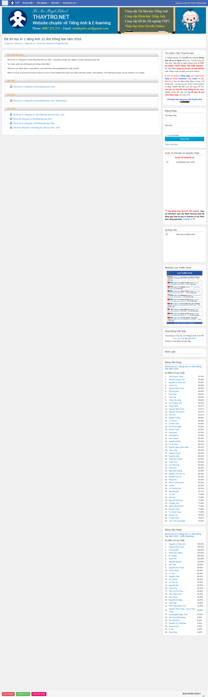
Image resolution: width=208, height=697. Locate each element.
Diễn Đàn (55, 3)
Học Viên (172, 565)
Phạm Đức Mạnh (175, 459)
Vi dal (171, 629)
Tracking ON (191, 323)
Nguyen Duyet (174, 453)
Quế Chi (172, 497)
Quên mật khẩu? (171, 144)
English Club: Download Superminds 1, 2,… (183, 314)
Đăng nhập (201, 3)
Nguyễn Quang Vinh (177, 379)
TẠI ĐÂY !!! (187, 219)
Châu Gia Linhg (175, 400)
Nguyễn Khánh (175, 441)
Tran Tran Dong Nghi (177, 521)
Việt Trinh (172, 397)
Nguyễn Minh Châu (176, 409)
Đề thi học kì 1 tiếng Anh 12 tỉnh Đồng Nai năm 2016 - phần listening (183, 535)
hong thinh (173, 432)
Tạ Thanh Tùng (175, 512)
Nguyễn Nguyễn (175, 562)
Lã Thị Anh (173, 579)
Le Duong (172, 421)
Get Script (177, 323)
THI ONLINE (8, 694)
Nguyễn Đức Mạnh (176, 568)
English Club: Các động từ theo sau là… (183, 300)
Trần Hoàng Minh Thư (177, 606)
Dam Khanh (173, 438)
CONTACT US (23, 694)
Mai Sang (172, 394)
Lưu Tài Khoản (173, 135)
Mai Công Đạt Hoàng (177, 617)
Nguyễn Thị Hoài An (177, 412)
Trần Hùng (173, 450)
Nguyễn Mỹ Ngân (176, 600)
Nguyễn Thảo (174, 509)
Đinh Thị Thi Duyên (176, 483)
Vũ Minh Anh (174, 518)
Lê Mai (171, 486)
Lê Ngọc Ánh (174, 503)
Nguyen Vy (173, 515)
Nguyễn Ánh (174, 585)
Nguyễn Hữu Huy (176, 500)
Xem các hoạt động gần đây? (184, 338)
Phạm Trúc (173, 462)
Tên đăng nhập (171, 115)
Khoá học (18, 43)
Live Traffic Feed (184, 273)
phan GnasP (174, 491)
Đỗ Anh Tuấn (174, 429)
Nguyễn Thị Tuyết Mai (177, 623)
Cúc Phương (174, 465)
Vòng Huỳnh (174, 406)
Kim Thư (172, 415)
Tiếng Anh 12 (30, 43)
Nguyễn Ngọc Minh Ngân (179, 447)
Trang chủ (8, 43)
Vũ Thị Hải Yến (175, 488)
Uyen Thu (173, 559)
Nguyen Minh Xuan (176, 388)
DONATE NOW (39, 694)
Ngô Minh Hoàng (175, 471)
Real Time (184, 323)
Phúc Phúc (173, 597)
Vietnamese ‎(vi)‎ (69, 3)
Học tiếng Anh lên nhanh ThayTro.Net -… (184, 278)
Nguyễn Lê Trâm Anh (177, 382)
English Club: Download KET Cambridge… (183, 310)
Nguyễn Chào (174, 576)
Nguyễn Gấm (174, 456)
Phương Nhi (174, 391)
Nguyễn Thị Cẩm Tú (177, 474)
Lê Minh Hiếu (174, 424)
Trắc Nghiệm (42, 3)
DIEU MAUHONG (176, 506)
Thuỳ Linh (173, 468)
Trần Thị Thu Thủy (176, 591)
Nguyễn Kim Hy (175, 477)
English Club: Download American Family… (185, 305)
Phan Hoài (173, 632)
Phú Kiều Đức (174, 620)
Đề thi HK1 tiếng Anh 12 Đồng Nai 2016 (52, 43)
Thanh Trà (173, 385)
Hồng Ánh (173, 480)
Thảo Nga (173, 603)
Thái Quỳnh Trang (176, 376)
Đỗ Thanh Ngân (175, 427)
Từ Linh (172, 494)
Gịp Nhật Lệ (173, 435)
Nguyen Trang (174, 418)
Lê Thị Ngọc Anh (175, 403)
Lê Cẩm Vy (173, 582)
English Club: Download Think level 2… (183, 283)
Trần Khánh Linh (175, 594)
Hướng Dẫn (28, 3)
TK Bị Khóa (173, 444)
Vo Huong (173, 556)
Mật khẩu (168, 125)
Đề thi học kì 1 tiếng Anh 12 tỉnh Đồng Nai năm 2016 (183, 367)
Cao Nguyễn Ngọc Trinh (178, 614)
